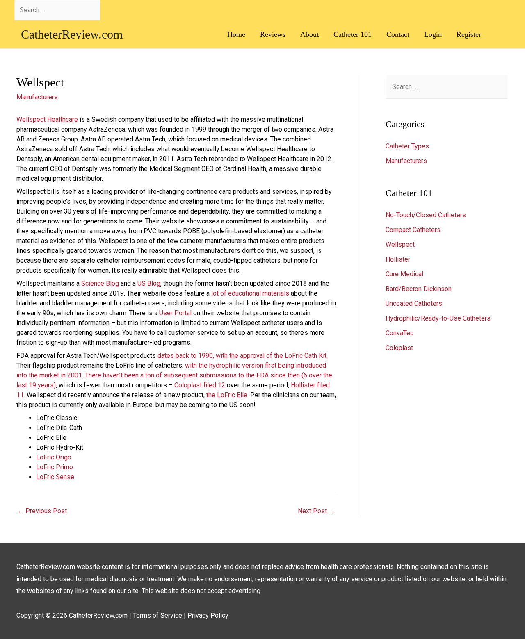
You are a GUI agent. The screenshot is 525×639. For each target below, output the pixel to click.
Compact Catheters (413, 230)
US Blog (148, 283)
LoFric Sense (55, 477)
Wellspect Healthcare (47, 119)
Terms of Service (157, 615)
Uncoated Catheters (414, 303)
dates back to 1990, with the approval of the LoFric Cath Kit (242, 355)
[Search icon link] (499, 34)
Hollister (398, 259)
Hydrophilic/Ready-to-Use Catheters (438, 318)
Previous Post (42, 511)
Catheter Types (407, 146)
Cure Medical (404, 274)
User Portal (175, 313)
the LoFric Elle (226, 395)
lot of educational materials (250, 293)
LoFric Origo (53, 457)
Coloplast (399, 348)
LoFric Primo (54, 467)
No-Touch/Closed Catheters (426, 215)
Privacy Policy (207, 615)
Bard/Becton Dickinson (419, 289)
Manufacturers (37, 97)
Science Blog (100, 283)
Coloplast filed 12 (200, 385)
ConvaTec (399, 333)
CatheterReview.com (72, 34)
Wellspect (400, 244)
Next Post (316, 511)
